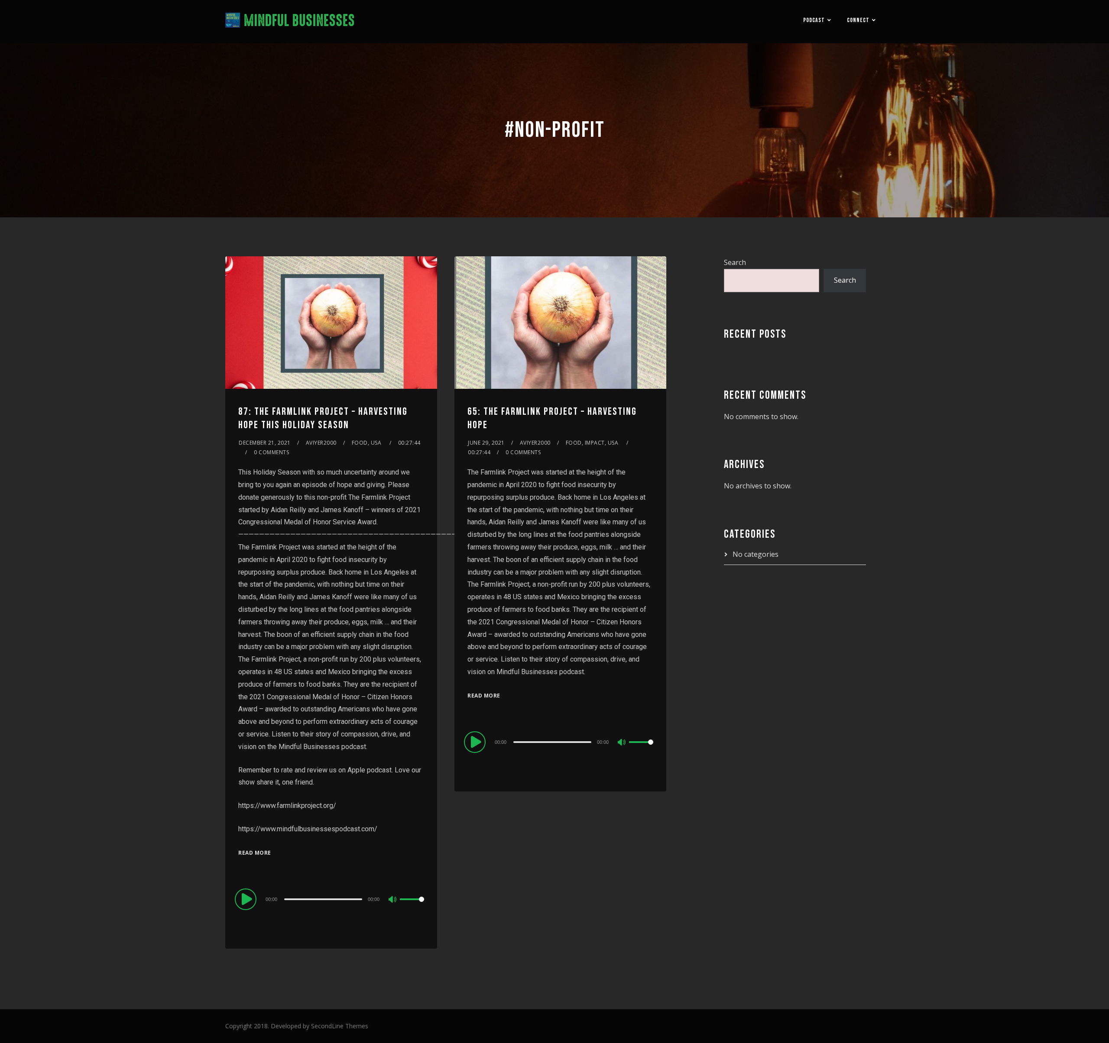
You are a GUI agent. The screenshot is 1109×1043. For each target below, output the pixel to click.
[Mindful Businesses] (290, 21)
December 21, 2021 (265, 442)
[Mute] (393, 900)
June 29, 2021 (486, 442)
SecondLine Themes (339, 1026)
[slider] (412, 906)
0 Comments (271, 452)
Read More (254, 852)
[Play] (247, 898)
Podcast (814, 20)
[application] (331, 898)
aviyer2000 (321, 442)
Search (735, 262)
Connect (858, 20)
